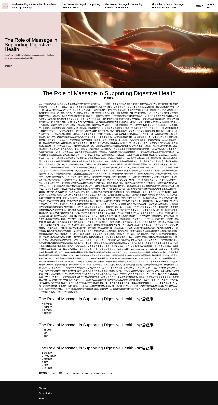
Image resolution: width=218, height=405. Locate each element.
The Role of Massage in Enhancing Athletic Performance (123, 6)
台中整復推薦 (121, 149)
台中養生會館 (76, 234)
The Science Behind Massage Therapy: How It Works (168, 6)
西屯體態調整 (98, 113)
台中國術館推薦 (130, 225)
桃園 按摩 (98, 243)
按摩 (102, 216)
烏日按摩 (171, 195)
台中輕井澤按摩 (81, 173)
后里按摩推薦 (50, 161)
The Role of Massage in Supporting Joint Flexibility (81, 6)
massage (108, 373)
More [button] (198, 6)
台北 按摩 (174, 204)
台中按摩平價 (133, 186)
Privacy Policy (45, 393)
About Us (210, 6)
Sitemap (42, 388)
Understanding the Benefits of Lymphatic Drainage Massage (34, 6)
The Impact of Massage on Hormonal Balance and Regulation (75, 373)
